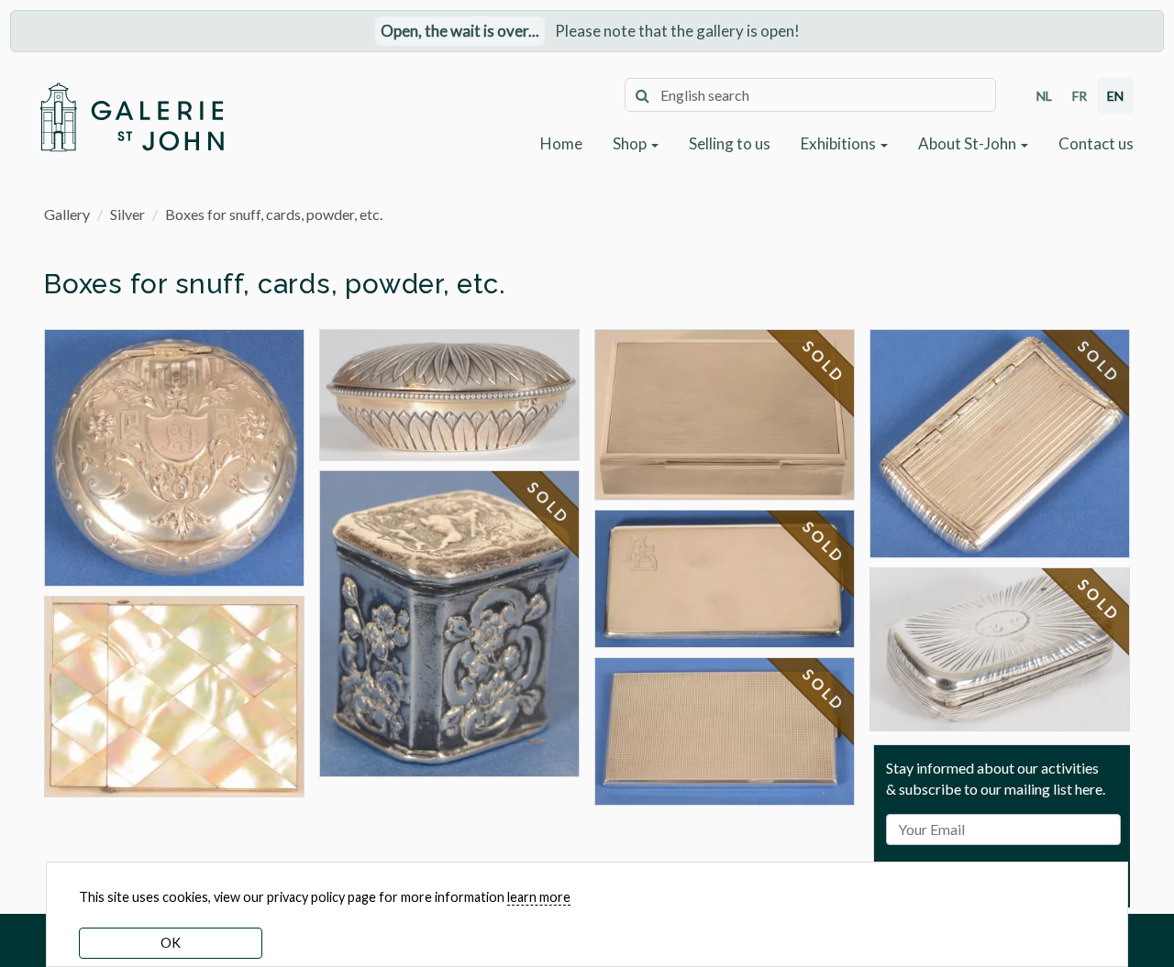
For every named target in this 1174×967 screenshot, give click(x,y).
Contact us (1096, 143)
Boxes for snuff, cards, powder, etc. (273, 214)
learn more (538, 897)
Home (561, 143)
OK (171, 943)
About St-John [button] (968, 143)
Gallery (67, 214)
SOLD (549, 503)
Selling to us (729, 143)
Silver (127, 214)
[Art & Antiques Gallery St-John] (131, 117)
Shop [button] (631, 143)
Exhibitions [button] (840, 143)
